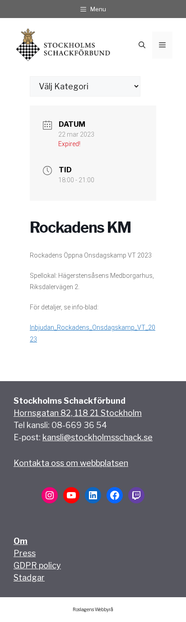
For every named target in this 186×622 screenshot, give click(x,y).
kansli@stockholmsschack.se (97, 437)
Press (25, 553)
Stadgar (29, 577)
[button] (142, 45)
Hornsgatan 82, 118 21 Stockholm (78, 413)
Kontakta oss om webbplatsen (71, 463)
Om (21, 541)
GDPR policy (37, 565)
